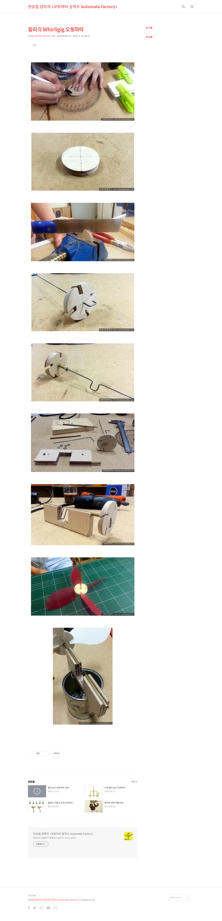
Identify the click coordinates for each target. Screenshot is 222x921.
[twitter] (34, 908)
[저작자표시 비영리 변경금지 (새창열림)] (67, 753)
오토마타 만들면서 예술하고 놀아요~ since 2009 (54, 837)
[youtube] (48, 908)
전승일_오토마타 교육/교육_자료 (41, 36)
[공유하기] (42, 753)
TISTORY (32, 895)
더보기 (134, 781)
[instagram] (41, 908)
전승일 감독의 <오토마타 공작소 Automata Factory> (72, 6)
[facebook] (29, 908)
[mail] (55, 908)
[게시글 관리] (46, 753)
